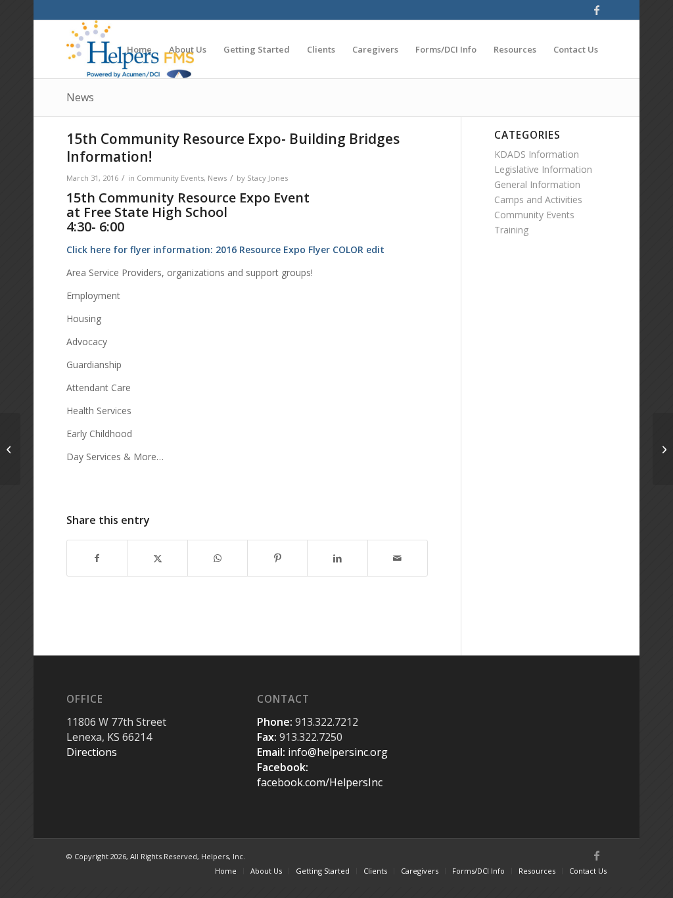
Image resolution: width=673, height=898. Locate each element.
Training (511, 230)
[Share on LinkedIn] (337, 558)
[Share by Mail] (397, 558)
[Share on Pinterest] (277, 558)
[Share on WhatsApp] (217, 558)
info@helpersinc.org (338, 752)
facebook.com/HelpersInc (320, 782)
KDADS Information (536, 154)
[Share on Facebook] (97, 558)
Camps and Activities (538, 199)
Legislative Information (543, 169)
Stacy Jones (267, 178)
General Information (537, 184)
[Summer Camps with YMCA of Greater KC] (10, 449)
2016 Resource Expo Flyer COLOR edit (300, 249)
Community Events (170, 178)
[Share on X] (157, 558)
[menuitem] (139, 49)
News (80, 97)
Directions (91, 752)
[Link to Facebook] (597, 10)
